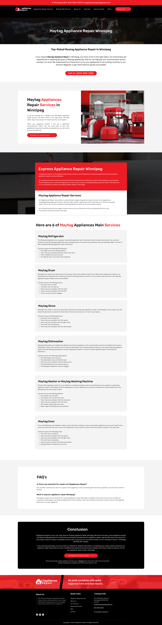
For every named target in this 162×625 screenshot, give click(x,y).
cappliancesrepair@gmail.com (97, 2)
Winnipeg (75, 57)
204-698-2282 (75, 2)
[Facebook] (37, 615)
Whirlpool (82, 561)
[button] (109, 9)
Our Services (74, 604)
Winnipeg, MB (59, 2)
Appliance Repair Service (78, 598)
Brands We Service (76, 606)
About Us (73, 601)
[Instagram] (43, 615)
